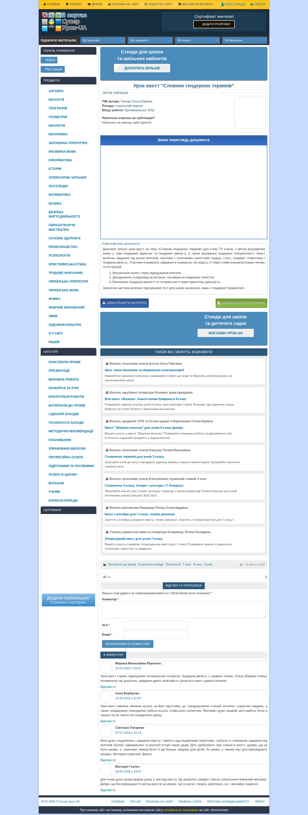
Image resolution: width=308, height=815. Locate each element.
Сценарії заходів (64, 414)
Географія (58, 108)
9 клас (208, 564)
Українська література (68, 281)
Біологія (56, 99)
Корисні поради (63, 500)
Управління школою (67, 448)
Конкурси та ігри (64, 388)
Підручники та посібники (71, 466)
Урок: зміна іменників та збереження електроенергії (144, 370)
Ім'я (106, 625)
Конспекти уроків (64, 362)
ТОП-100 (135, 801)
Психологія (173, 564)
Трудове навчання (66, 273)
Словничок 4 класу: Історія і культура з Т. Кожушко (144, 485)
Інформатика (60, 160)
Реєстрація (235, 4)
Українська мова (64, 290)
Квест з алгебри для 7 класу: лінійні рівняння (140, 514)
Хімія (53, 316)
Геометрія (58, 117)
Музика (55, 203)
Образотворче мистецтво (62, 227)
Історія (55, 168)
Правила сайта (190, 801)
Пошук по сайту (160, 4)
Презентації (59, 370)
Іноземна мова (62, 151)
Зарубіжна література (68, 143)
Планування (60, 440)
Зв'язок (97, 4)
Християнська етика (67, 264)
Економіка (58, 134)
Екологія (57, 125)
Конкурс (75, 4)
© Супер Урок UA (60, 801)
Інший (54, 342)
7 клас (187, 564)
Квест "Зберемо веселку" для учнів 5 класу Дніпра (144, 427)
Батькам (56, 483)
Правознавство (63, 247)
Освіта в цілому (63, 474)
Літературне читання (67, 177)
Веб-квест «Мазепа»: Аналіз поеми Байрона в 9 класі (145, 399)
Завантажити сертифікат (242, 303)
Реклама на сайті (125, 4)
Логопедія (58, 186)
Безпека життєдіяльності (64, 214)
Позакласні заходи (150, 564)
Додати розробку (216, 24)
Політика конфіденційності (228, 801)
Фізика (55, 299)
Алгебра (56, 91)
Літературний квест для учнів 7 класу (134, 538)
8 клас (197, 564)
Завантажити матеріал (126, 303)
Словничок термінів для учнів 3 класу (134, 456)
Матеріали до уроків (122, 564)
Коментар (110, 599)
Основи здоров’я (64, 238)
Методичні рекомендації (71, 431)
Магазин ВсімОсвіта (197, 4)
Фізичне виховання (66, 307)
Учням (54, 491)
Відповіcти (107, 686)
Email (107, 634)
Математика (60, 194)
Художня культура (65, 325)
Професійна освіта (66, 457)
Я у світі (56, 333)
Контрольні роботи (66, 396)
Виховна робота (64, 379)
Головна (53, 4)
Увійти (259, 4)
